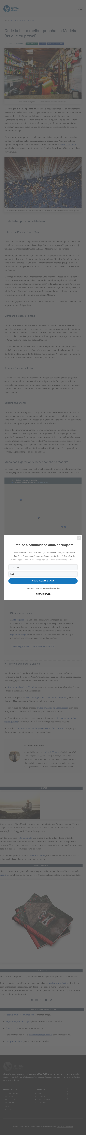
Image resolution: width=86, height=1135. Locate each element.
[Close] (79, 538)
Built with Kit (43, 594)
